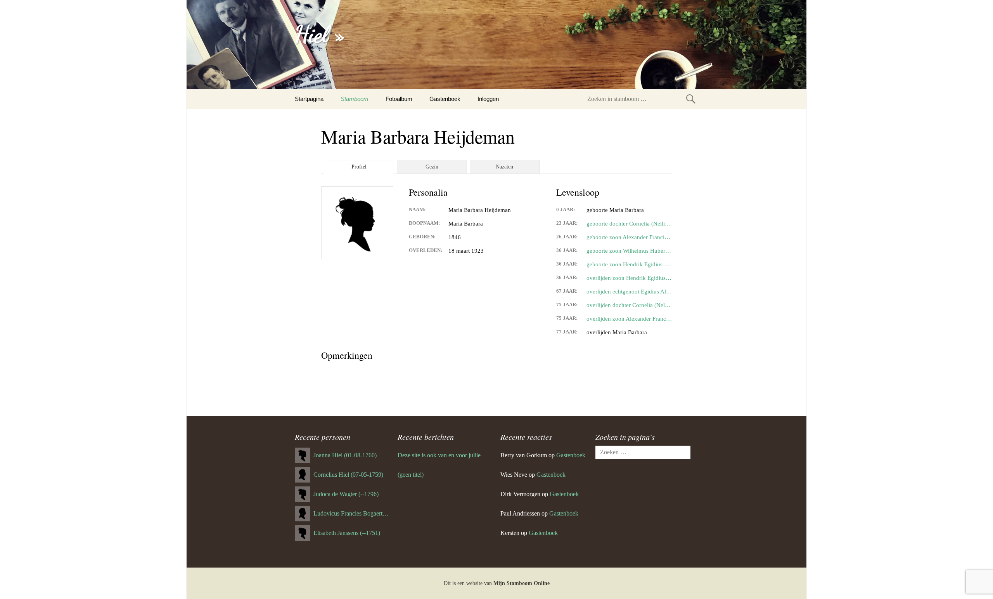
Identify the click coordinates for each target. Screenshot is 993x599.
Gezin (432, 167)
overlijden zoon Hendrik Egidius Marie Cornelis (629, 278)
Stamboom (354, 98)
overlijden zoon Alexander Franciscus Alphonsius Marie (629, 319)
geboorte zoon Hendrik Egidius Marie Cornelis (629, 264)
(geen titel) (411, 474)
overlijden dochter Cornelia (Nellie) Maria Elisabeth (629, 305)
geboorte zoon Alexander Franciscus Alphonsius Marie (629, 237)
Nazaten (504, 167)
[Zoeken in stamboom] (690, 99)
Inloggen (488, 98)
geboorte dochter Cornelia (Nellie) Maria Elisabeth (629, 224)
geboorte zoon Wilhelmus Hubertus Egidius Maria (629, 251)
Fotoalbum (399, 98)
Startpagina (309, 98)
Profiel (359, 167)
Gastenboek (444, 98)
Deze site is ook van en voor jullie (439, 455)
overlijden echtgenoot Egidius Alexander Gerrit (629, 291)
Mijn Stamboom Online (521, 583)
